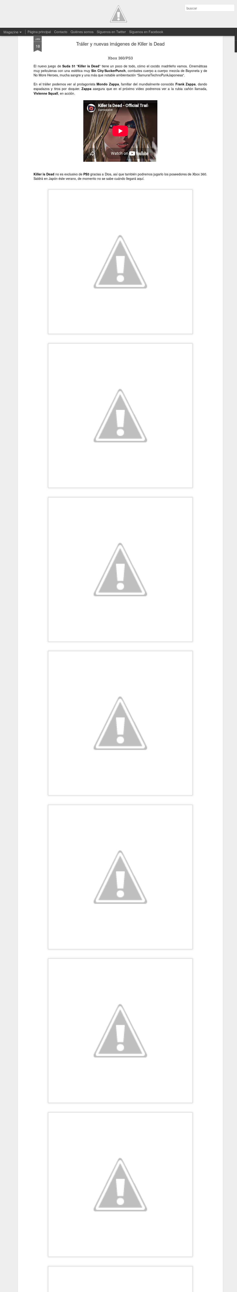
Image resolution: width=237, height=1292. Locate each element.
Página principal (39, 31)
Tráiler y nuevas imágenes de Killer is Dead (120, 43)
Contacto (60, 31)
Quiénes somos (82, 31)
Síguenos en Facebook (146, 31)
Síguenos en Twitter (111, 31)
